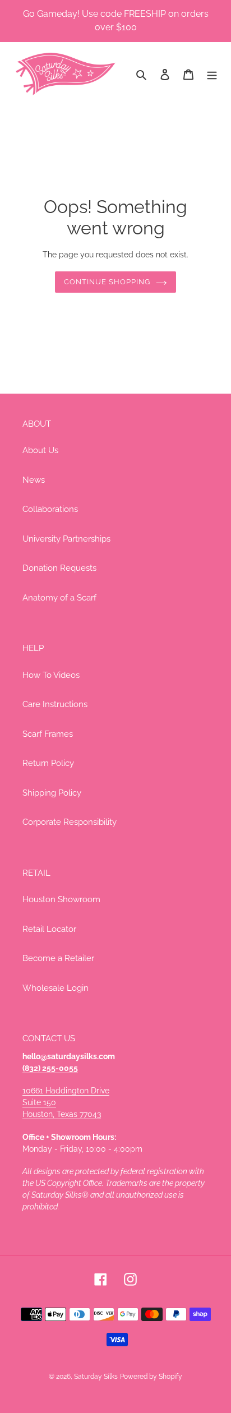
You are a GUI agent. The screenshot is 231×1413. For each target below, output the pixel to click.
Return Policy (48, 763)
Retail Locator (49, 929)
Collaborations (50, 509)
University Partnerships (66, 539)
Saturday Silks (96, 1376)
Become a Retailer (58, 958)
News (33, 480)
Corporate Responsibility (69, 822)
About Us (40, 450)
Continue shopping (107, 282)
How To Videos (51, 675)
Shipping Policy (51, 793)
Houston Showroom (61, 899)
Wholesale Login (55, 988)
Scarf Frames (47, 734)
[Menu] (212, 74)
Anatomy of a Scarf (59, 598)
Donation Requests (59, 568)
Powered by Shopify (151, 1376)
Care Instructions (54, 704)
